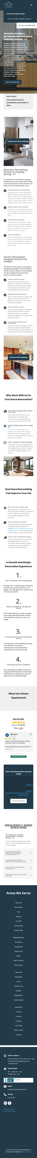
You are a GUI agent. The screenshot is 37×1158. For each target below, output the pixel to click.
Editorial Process (9, 1109)
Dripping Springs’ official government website (18, 792)
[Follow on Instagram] (5, 1103)
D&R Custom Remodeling (15, 429)
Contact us (29, 785)
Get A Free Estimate (12, 82)
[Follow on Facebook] (9, 1103)
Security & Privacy (9, 1111)
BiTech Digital (27, 1152)
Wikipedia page (23, 795)
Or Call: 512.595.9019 (26, 25)
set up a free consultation (19, 19)
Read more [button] (8, 749)
